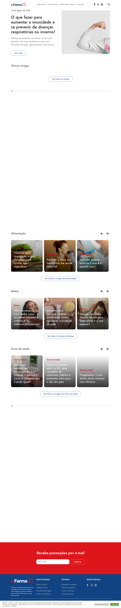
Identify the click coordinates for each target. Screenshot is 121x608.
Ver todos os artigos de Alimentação (60, 278)
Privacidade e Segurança (69, 584)
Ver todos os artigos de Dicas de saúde (60, 393)
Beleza (72, 4)
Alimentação (41, 4)
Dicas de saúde (52, 4)
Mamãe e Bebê (63, 4)
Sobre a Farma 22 (41, 584)
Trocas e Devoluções (68, 591)
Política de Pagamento (68, 588)
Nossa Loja (80, 4)
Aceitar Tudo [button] (114, 604)
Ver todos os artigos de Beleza (60, 336)
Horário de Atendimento (43, 594)
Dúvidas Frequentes (68, 594)
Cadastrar (77, 561)
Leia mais (18, 53)
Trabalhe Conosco (41, 588)
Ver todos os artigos (60, 78)
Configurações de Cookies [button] (101, 604)
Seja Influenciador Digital (43, 591)
